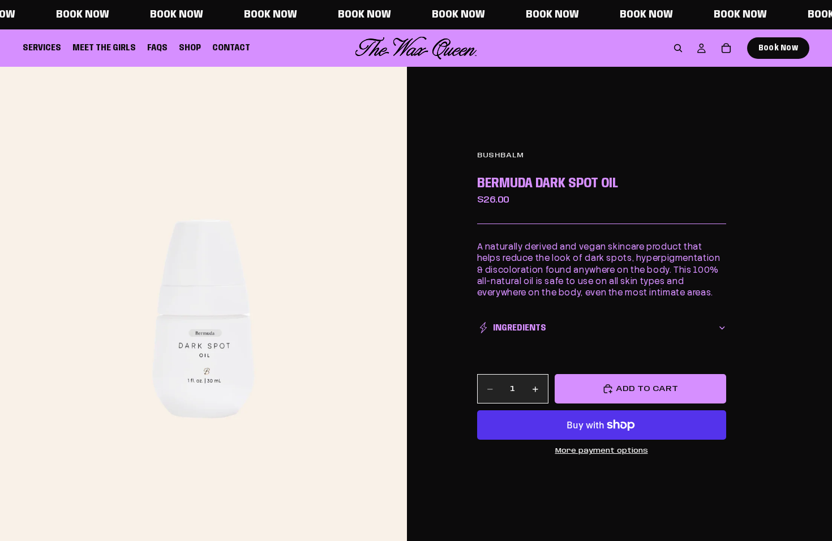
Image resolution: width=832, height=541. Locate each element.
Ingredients (519, 328)
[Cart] (726, 48)
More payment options (601, 451)
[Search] (678, 48)
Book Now (778, 48)
